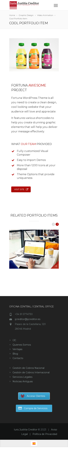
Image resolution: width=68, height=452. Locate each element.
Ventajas (17, 349)
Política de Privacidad (45, 434)
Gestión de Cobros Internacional (31, 372)
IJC (14, 340)
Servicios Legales (22, 376)
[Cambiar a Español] (34, 443)
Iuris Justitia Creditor (25, 429)
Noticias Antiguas (23, 381)
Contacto (18, 358)
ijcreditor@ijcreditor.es (27, 319)
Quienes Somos (22, 344)
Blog (15, 353)
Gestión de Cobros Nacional (28, 367)
